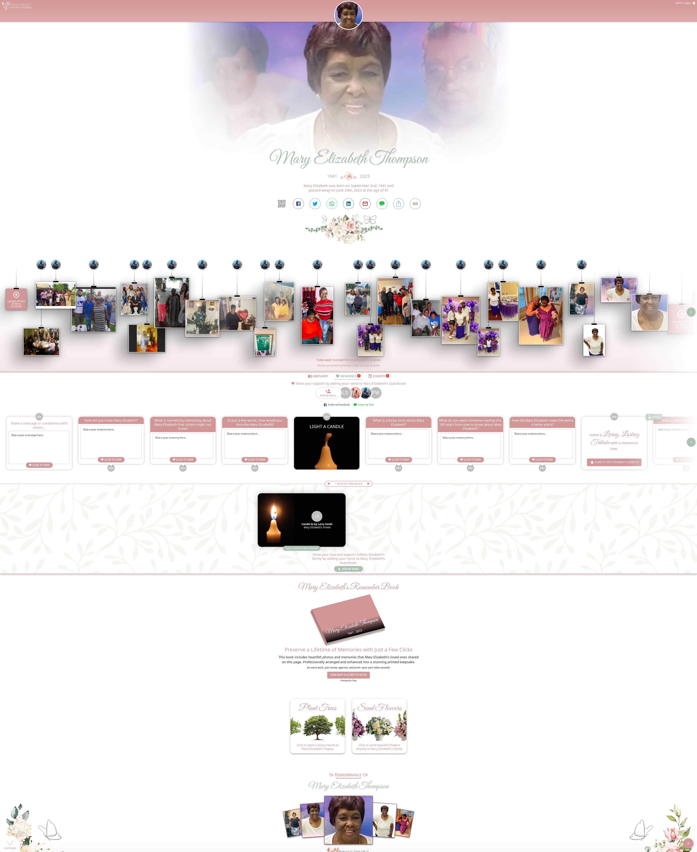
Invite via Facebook (338, 404)
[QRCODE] (281, 203)
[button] (302, 548)
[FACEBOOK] (298, 203)
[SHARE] (398, 203)
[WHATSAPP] (331, 203)
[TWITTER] (315, 203)
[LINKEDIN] (348, 203)
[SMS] (381, 203)
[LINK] (415, 203)
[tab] (318, 376)
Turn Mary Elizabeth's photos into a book (348, 360)
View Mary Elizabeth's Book (348, 674)
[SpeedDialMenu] (688, 843)
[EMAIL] (365, 203)
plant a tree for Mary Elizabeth (617, 462)
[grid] (348, 314)
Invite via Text (365, 404)
